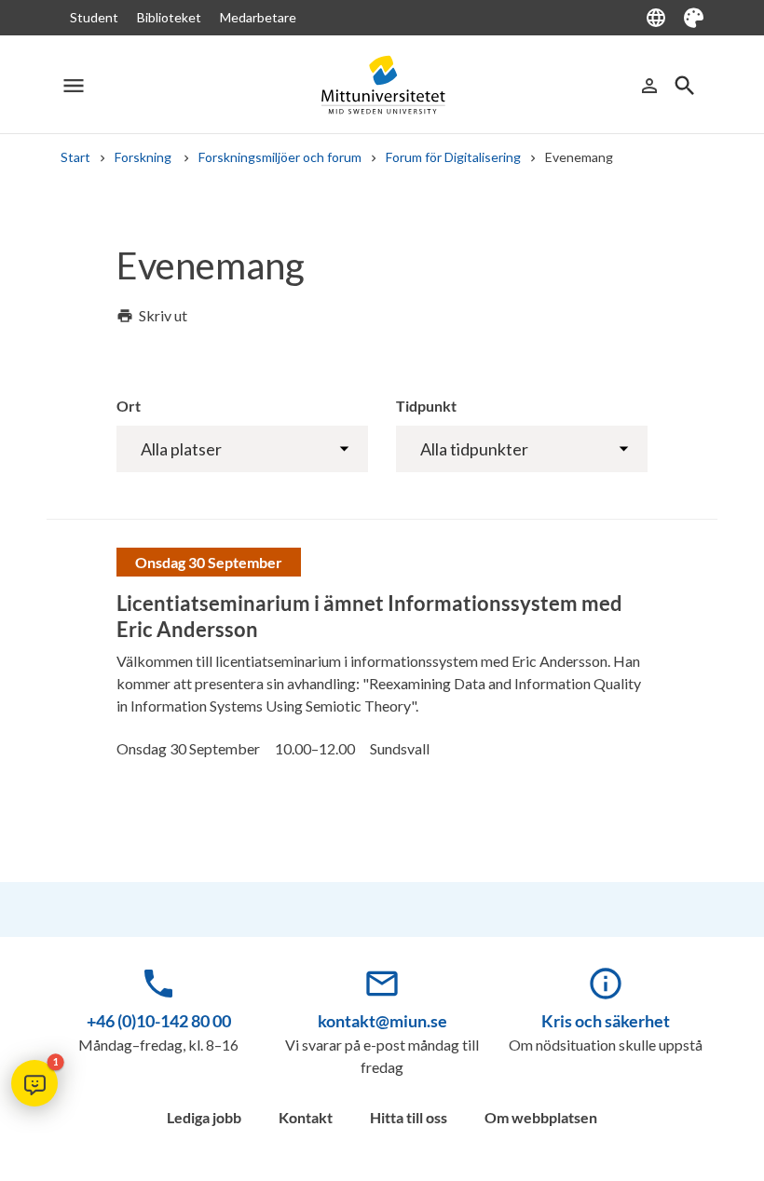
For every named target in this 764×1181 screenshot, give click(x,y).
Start (75, 157)
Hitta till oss (408, 1117)
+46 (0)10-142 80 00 (159, 1021)
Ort (128, 405)
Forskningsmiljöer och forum (280, 157)
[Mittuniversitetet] (382, 85)
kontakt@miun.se (382, 1021)
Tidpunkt (426, 405)
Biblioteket (169, 17)
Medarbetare (258, 17)
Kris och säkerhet (605, 1021)
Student (94, 17)
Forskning (144, 157)
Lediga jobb (204, 1117)
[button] (34, 1083)
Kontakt (306, 1117)
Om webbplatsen (540, 1117)
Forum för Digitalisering (453, 157)
